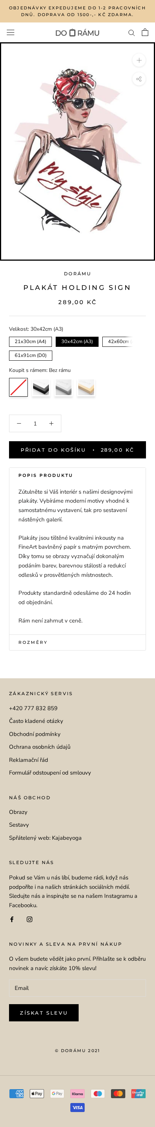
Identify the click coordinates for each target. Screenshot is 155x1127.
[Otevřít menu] (10, 33)
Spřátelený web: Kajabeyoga (45, 838)
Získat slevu (44, 1013)
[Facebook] (12, 919)
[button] (77, 476)
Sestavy (19, 824)
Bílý (63, 387)
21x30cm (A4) (30, 341)
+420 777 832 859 (33, 708)
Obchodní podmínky (35, 734)
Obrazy (18, 812)
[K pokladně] (145, 32)
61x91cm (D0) (30, 355)
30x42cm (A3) (77, 341)
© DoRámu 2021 (77, 1050)
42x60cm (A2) (124, 341)
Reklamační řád (28, 760)
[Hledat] (131, 32)
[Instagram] (29, 919)
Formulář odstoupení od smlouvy (50, 772)
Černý (41, 387)
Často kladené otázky (36, 721)
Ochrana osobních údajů (39, 747)
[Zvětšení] (139, 60)
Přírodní (86, 387)
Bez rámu (18, 387)
